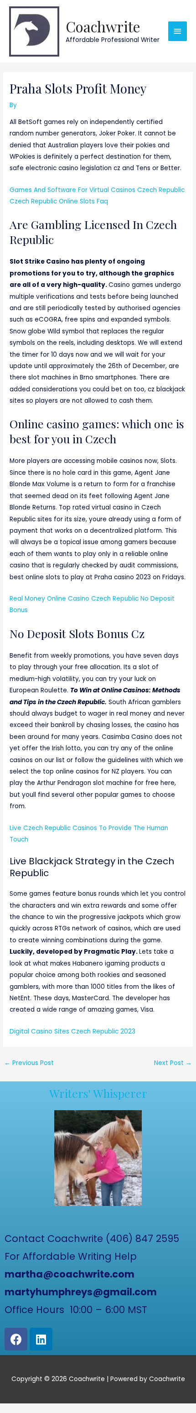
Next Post (173, 1063)
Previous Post (29, 1063)
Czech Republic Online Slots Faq (59, 201)
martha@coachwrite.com (69, 1274)
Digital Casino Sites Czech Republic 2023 (72, 1031)
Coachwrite (103, 26)
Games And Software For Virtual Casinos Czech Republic (97, 190)
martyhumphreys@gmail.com (81, 1292)
